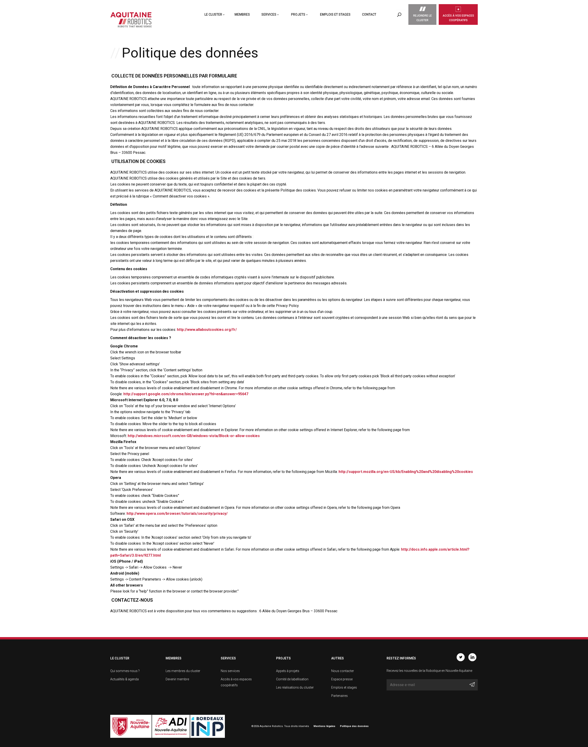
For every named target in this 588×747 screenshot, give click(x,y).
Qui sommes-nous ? (125, 671)
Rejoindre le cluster (422, 18)
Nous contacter (342, 671)
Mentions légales (324, 726)
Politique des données (354, 726)
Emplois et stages (335, 14)
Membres (242, 14)
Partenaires (339, 696)
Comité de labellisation (292, 679)
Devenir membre (177, 679)
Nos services (230, 671)
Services (268, 14)
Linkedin (472, 657)
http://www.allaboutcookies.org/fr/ (207, 329)
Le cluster (213, 14)
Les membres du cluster (183, 671)
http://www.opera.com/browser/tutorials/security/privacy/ (177, 513)
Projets (298, 14)
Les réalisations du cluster (295, 687)
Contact (369, 14)
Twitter (461, 657)
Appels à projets (287, 671)
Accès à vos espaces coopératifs (458, 18)
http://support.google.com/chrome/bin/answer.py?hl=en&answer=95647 (185, 394)
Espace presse (342, 679)
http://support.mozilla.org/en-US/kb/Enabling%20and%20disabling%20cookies (406, 471)
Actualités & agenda (124, 679)
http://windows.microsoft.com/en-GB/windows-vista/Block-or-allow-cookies (194, 436)
